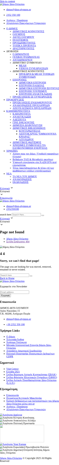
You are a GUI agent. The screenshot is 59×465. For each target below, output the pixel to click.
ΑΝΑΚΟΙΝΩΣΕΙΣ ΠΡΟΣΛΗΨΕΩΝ (31, 105)
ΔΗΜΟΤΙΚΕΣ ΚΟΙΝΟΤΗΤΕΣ (28, 31)
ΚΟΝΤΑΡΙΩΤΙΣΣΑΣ (29, 131)
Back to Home (7, 278)
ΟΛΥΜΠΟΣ (19, 34)
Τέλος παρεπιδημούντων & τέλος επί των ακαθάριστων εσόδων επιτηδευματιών (33, 169)
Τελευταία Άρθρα (15, 339)
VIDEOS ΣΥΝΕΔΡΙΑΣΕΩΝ (33, 68)
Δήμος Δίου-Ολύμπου (11, 458)
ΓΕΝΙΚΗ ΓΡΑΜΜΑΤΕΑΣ (26, 57)
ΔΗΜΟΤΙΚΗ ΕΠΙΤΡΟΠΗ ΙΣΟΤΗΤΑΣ (39, 88)
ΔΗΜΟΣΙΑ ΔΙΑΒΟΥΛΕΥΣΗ (27, 125)
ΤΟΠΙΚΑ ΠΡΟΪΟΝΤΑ (24, 45)
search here (5, 214)
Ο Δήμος (10, 336)
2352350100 (12, 209)
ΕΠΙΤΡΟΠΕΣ (20, 79)
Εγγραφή (5, 295)
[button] (29, 191)
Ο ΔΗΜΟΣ (12, 28)
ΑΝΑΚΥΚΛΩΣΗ (22, 116)
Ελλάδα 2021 (13, 371)
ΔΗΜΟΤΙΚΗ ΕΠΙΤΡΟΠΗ (32, 82)
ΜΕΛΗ (22, 65)
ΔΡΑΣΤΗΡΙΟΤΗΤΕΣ (23, 48)
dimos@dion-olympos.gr (18, 9)
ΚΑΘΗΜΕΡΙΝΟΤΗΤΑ (18, 111)
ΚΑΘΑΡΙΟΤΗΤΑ (22, 114)
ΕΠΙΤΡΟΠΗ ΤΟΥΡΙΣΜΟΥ (33, 91)
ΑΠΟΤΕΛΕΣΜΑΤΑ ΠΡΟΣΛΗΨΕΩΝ (32, 108)
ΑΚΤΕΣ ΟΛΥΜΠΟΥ (23, 37)
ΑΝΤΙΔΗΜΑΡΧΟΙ (22, 59)
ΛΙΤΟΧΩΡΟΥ (26, 139)
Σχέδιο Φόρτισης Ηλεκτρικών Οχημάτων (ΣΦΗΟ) (31, 377)
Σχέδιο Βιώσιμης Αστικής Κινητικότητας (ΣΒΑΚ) (31, 374)
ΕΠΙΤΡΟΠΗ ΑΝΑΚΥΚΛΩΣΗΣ (35, 94)
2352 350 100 (13, 15)
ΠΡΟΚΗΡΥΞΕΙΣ (15, 99)
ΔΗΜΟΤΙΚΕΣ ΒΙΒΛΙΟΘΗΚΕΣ (29, 128)
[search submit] (43, 215)
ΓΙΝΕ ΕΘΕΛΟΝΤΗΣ (23, 122)
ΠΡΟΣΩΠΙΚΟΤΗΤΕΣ (24, 42)
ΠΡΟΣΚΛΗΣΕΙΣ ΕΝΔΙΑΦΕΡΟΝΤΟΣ (32, 102)
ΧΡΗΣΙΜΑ (12, 151)
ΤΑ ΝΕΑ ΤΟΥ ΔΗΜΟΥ (25, 176)
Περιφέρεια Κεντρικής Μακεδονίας (24, 398)
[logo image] (12, 200)
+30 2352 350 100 (15, 324)
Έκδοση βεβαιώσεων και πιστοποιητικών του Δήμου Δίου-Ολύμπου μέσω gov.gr (32, 402)
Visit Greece (12, 368)
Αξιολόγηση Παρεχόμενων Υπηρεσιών (26, 23)
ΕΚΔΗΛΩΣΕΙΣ (20, 182)
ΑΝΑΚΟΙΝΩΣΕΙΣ (22, 179)
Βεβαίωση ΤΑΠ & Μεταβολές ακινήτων (33, 159)
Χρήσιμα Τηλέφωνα (16, 342)
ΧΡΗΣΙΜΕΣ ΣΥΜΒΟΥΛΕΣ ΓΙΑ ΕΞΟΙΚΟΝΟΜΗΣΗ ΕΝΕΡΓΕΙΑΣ (30, 146)
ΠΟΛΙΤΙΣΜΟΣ (20, 40)
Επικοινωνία (6, 198)
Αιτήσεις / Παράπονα (17, 20)
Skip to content (7, 1)
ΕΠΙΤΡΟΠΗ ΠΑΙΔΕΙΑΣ (31, 85)
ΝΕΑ (9, 173)
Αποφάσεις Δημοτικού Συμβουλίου (24, 350)
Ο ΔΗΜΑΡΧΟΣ (21, 54)
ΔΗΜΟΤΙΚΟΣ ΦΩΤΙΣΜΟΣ (27, 142)
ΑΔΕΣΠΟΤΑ (19, 119)
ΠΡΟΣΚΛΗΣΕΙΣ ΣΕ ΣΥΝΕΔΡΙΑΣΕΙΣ (32, 96)
